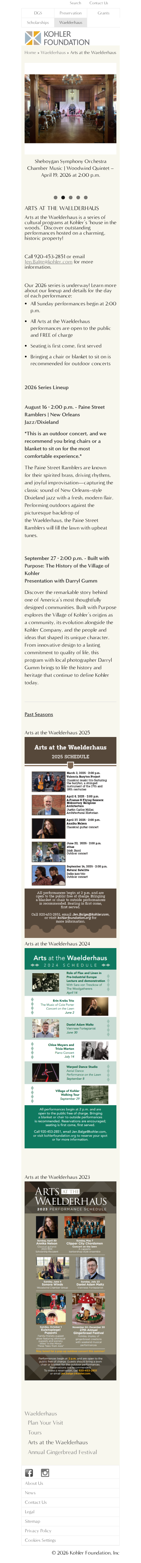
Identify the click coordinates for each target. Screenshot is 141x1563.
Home (30, 52)
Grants (104, 12)
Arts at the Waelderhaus (58, 1442)
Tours (35, 1432)
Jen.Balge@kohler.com (48, 262)
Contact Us (36, 1502)
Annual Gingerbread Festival (62, 1452)
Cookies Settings (40, 1540)
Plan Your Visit (45, 1422)
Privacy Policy (38, 1531)
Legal (29, 1512)
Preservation (71, 12)
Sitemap (32, 1521)
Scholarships (38, 22)
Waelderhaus (70, 22)
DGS (38, 12)
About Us (34, 1483)
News (30, 1493)
